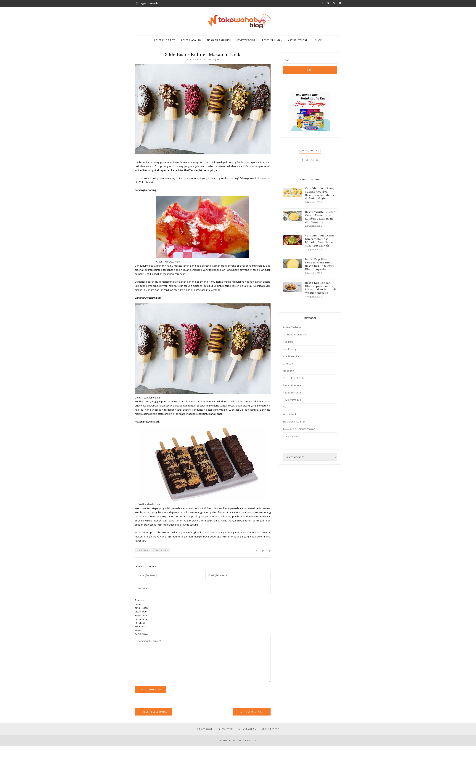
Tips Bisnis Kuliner (219, 40)
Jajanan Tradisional (294, 334)
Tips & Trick (290, 414)
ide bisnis (142, 550)
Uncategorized (292, 436)
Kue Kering (289, 349)
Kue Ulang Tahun (293, 356)
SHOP (318, 40)
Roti (285, 407)
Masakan (288, 370)
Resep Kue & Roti (165, 40)
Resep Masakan (191, 40)
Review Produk (247, 40)
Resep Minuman (272, 40)
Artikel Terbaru (299, 40)
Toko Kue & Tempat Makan (299, 428)
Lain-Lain (288, 363)
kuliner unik (160, 550)
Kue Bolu (288, 341)
